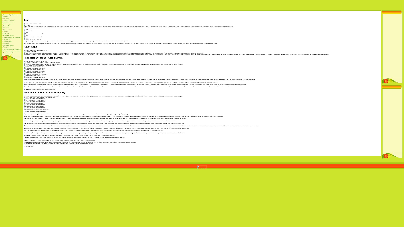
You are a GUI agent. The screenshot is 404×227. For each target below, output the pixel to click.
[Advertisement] (38, 4)
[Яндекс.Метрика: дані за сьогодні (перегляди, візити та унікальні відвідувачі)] (202, 167)
